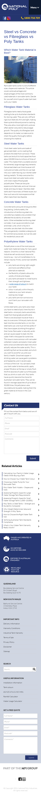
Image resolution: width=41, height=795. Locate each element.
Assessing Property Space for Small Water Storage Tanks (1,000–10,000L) (18, 499)
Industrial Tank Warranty (13, 633)
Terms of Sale (8, 637)
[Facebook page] (20, 779)
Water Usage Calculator (12, 701)
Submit (33, 458)
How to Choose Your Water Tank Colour (19, 479)
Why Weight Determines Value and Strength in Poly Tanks (17, 510)
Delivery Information (11, 624)
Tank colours (8, 687)
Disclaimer (7, 647)
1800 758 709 (32, 17)
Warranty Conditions (11, 628)
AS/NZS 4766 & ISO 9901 (13, 692)
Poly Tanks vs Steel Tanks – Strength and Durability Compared (19, 505)
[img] (34, 669)
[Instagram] (24, 779)
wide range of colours (18, 284)
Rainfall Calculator (10, 696)
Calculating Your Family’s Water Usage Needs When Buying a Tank (19, 474)
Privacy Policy (8, 642)
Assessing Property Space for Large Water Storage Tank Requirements (17, 494)
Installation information (12, 683)
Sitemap (6, 651)
